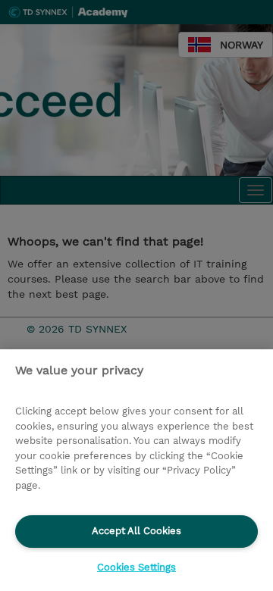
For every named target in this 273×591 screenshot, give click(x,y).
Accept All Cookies (136, 530)
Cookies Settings (136, 567)
